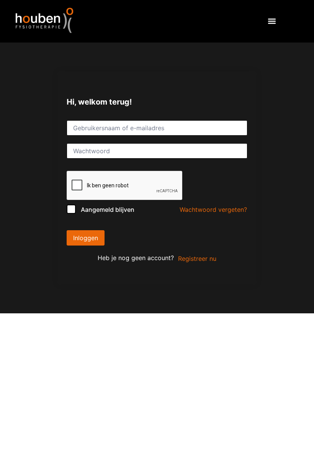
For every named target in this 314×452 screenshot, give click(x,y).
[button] (271, 21)
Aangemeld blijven (107, 209)
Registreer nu (197, 258)
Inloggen (85, 238)
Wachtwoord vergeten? (213, 209)
